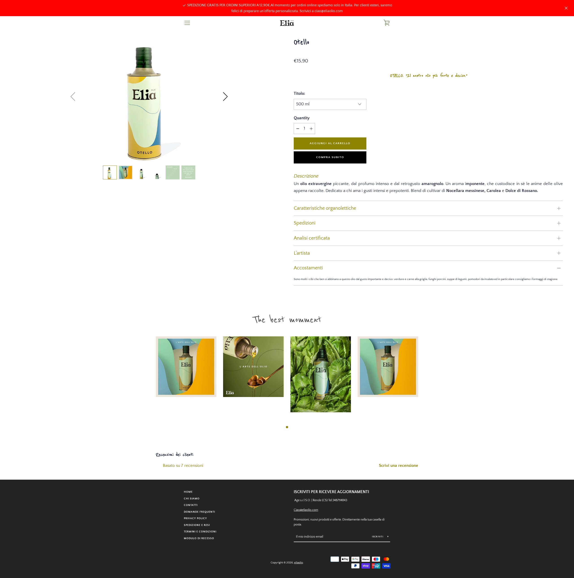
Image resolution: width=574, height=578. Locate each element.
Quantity (302, 118)
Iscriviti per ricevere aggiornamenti (331, 492)
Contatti (191, 505)
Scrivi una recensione (398, 465)
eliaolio (298, 562)
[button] (225, 96)
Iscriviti (378, 537)
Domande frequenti (199, 511)
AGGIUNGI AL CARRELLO (330, 143)
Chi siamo (192, 498)
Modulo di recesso (199, 538)
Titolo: (299, 93)
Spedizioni (304, 223)
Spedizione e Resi (197, 525)
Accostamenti (308, 268)
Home (188, 491)
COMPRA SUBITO (330, 157)
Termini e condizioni (200, 531)
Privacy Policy (195, 518)
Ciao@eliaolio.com (306, 510)
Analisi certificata (312, 238)
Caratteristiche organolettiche (325, 208)
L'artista (302, 253)
